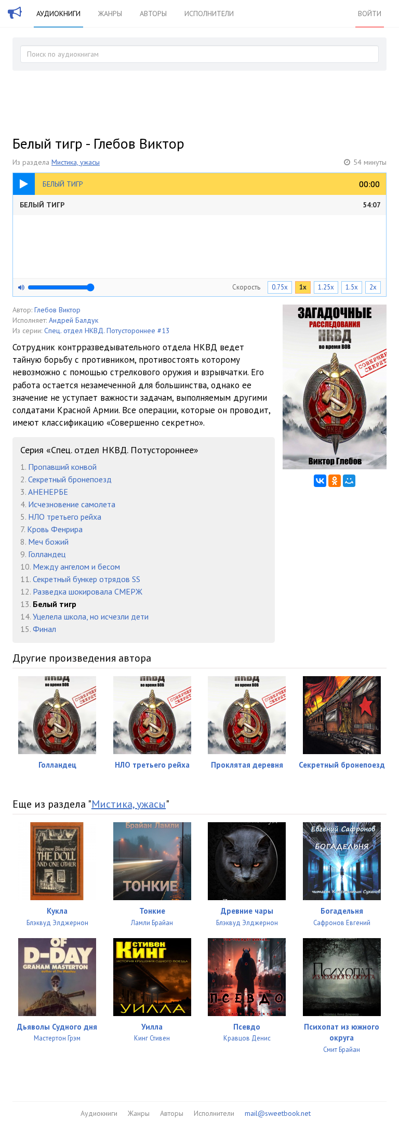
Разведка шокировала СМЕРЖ (87, 591)
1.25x (326, 287)
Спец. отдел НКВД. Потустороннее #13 (107, 330)
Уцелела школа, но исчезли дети (91, 616)
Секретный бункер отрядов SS (86, 579)
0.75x (280, 287)
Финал (44, 629)
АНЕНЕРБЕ (48, 491)
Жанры (110, 13)
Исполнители (209, 13)
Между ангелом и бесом (76, 566)
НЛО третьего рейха (64, 516)
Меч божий (48, 541)
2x (373, 287)
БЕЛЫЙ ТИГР (200, 204)
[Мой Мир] (349, 481)
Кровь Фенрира (55, 529)
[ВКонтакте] (320, 481)
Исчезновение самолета (71, 504)
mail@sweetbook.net (278, 1113)
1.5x (351, 287)
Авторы (153, 13)
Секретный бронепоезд (70, 479)
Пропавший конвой (62, 467)
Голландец (46, 554)
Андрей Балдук (73, 320)
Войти (369, 13)
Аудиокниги (58, 13)
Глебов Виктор (57, 309)
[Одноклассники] (334, 481)
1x (303, 287)
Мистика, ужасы (75, 162)
